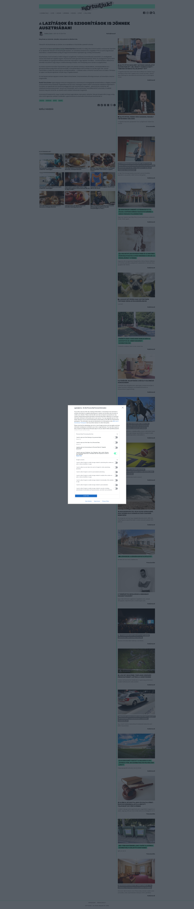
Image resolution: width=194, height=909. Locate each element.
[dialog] (97, 454)
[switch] (116, 437)
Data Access (97, 501)
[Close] (123, 408)
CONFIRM (86, 495)
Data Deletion (88, 501)
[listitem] (97, 434)
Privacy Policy (105, 501)
